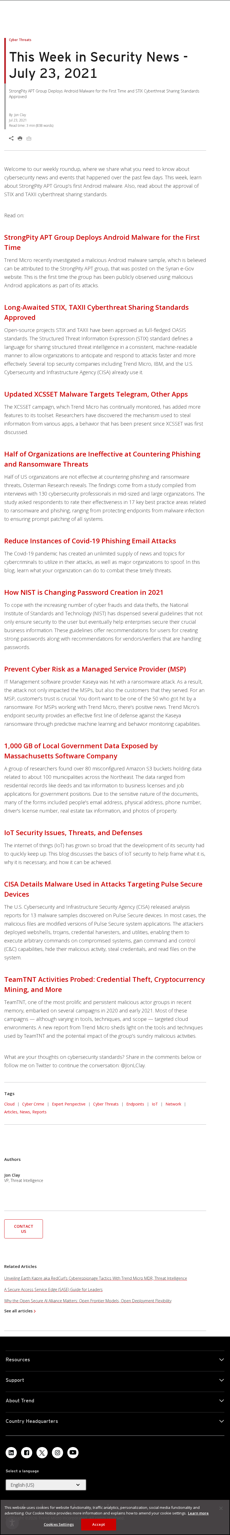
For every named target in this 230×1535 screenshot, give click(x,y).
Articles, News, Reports (25, 1111)
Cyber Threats (106, 1104)
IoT (155, 1104)
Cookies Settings (59, 1524)
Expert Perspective (69, 1104)
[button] (23, 1228)
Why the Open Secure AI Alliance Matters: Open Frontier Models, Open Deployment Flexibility (87, 1300)
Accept (98, 1524)
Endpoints (135, 1104)
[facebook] (26, 1452)
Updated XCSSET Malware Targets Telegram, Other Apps (96, 394)
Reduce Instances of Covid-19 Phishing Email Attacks (90, 540)
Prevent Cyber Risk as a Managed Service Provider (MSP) (95, 668)
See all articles (18, 1311)
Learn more (198, 1513)
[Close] (221, 1508)
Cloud (9, 1104)
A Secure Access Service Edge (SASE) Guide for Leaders (53, 1289)
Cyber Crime (33, 1104)
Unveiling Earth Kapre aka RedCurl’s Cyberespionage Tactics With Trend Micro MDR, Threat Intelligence (95, 1278)
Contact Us (23, 1229)
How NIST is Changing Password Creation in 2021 (84, 592)
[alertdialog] (115, 1517)
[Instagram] (57, 1452)
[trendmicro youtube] (73, 1452)
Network (173, 1104)
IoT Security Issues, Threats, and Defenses (73, 832)
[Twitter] (42, 1452)
